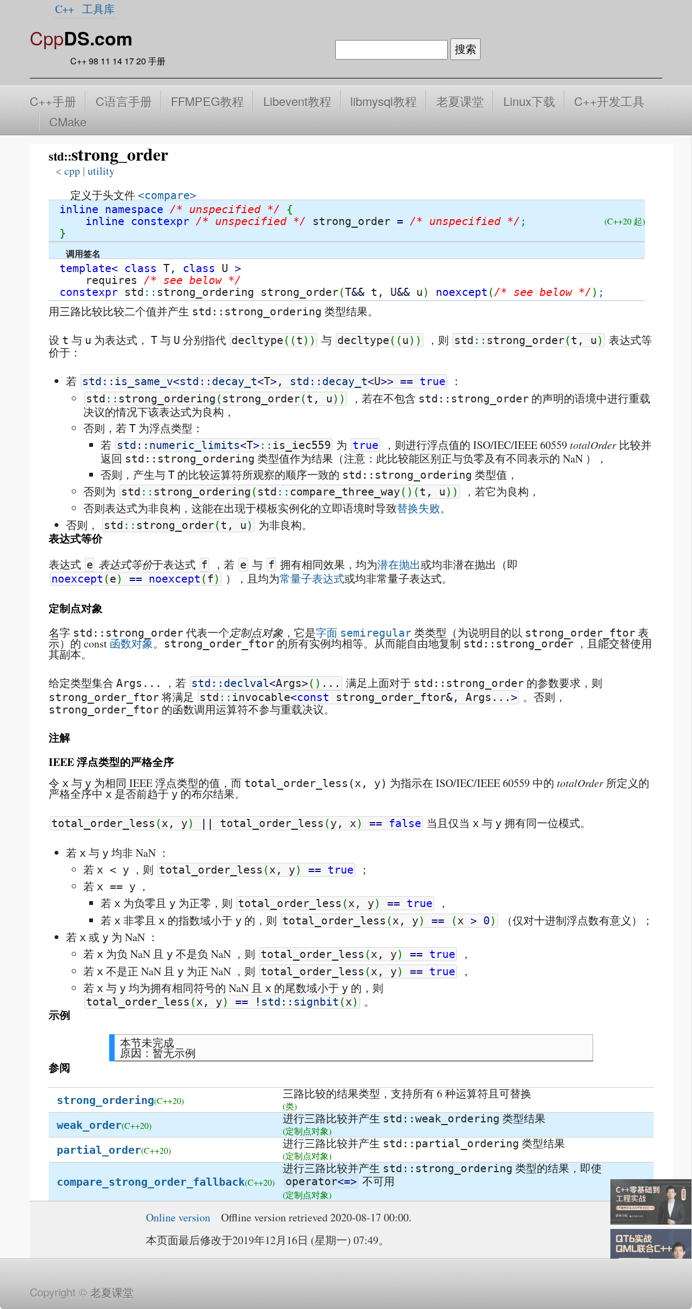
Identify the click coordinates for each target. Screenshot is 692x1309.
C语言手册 (124, 100)
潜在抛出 (399, 564)
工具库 (98, 9)
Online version (178, 1217)
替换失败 (418, 508)
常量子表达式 (312, 578)
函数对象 (131, 643)
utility (101, 170)
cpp (72, 170)
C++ (64, 9)
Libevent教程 (297, 100)
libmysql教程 (383, 100)
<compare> (167, 195)
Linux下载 (529, 100)
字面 (326, 632)
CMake (67, 121)
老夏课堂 (460, 100)
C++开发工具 (609, 100)
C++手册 (53, 100)
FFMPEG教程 (207, 100)
